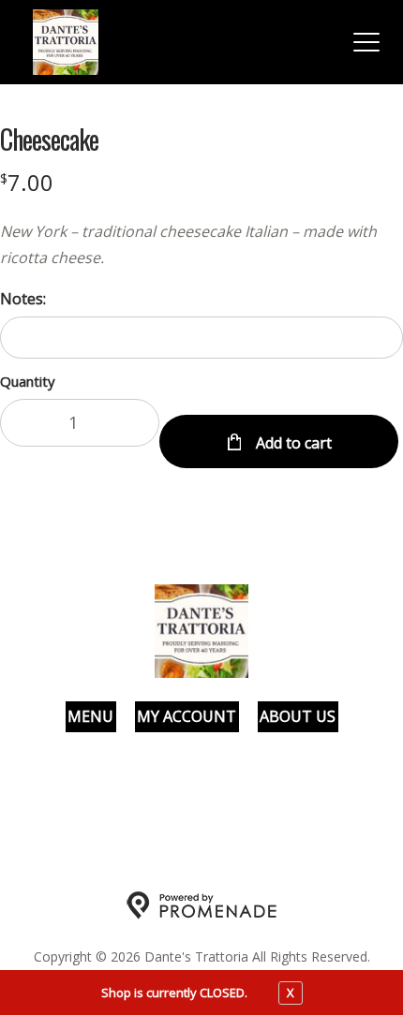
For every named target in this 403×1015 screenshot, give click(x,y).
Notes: (23, 298)
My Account (186, 716)
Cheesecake (49, 139)
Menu (90, 716)
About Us (298, 716)
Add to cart (292, 443)
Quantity (27, 381)
